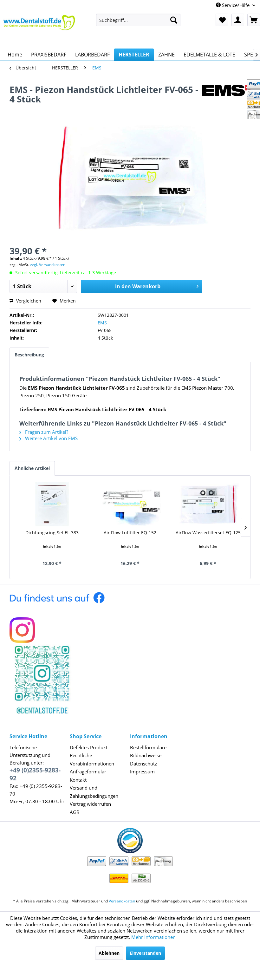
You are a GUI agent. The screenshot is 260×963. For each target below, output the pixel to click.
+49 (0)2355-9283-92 (35, 774)
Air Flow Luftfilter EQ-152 (130, 533)
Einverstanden (145, 953)
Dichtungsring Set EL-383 (52, 533)
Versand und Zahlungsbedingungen (94, 791)
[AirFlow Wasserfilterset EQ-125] (208, 504)
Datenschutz (143, 763)
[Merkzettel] (222, 20)
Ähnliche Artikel (32, 468)
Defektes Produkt (88, 747)
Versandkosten (122, 901)
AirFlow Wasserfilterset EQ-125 (208, 533)
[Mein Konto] (237, 20)
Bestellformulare (148, 747)
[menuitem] (138, 20)
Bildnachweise (145, 755)
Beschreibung (29, 355)
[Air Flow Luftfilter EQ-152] (130, 504)
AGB (75, 812)
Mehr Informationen (153, 937)
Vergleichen (28, 301)
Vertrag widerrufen (90, 804)
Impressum (142, 771)
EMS (102, 323)
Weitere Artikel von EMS (51, 438)
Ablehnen (109, 953)
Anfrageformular (88, 771)
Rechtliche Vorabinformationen (92, 759)
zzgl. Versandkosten (47, 264)
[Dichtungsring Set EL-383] (52, 504)
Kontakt (78, 780)
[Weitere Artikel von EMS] (226, 96)
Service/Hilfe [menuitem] (236, 5)
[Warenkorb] (253, 20)
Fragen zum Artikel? (46, 432)
